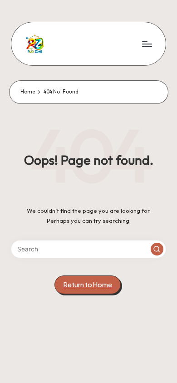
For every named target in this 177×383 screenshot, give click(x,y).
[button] (157, 249)
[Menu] (146, 43)
